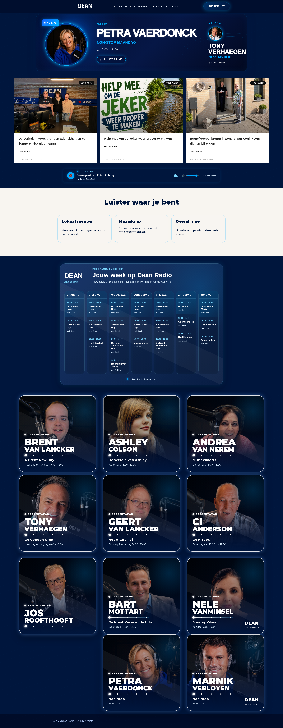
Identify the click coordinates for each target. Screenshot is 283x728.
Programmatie (142, 6)
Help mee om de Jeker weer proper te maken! (138, 138)
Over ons (122, 6)
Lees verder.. (25, 152)
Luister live (217, 6)
